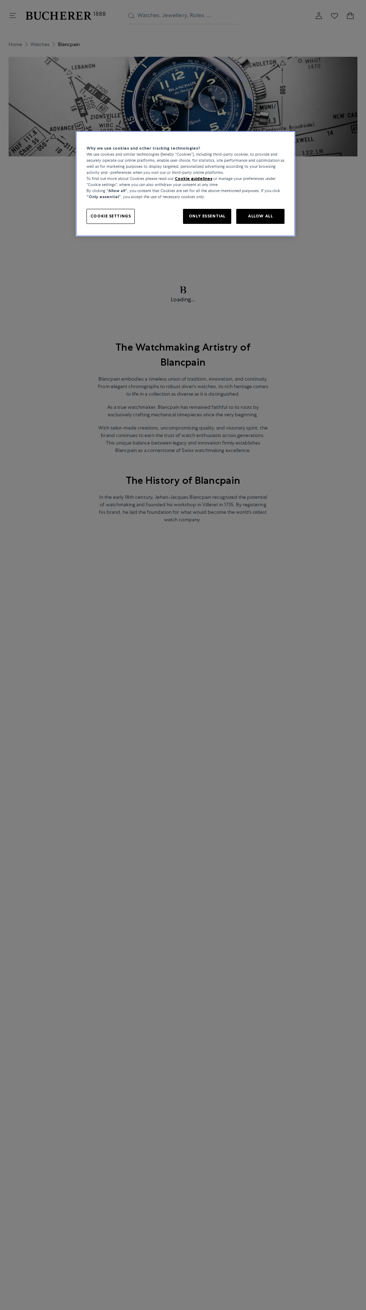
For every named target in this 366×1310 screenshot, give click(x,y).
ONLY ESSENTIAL (207, 216)
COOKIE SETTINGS (110, 216)
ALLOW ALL (260, 216)
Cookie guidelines (193, 178)
